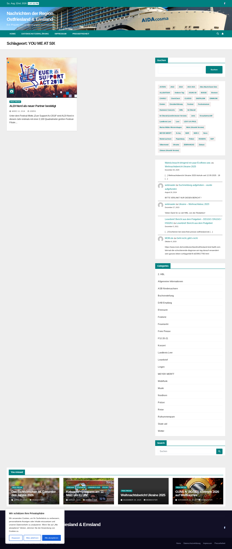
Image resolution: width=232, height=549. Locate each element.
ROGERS (202, 139)
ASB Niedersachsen (168, 288)
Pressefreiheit (81, 34)
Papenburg (180, 139)
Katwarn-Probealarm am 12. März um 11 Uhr (85, 493)
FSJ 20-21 (163, 338)
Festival (190, 104)
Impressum (61, 34)
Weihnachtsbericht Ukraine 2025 (180, 166)
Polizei (191, 139)
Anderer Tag (179, 93)
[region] (34, 526)
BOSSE (204, 93)
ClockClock (175, 98)
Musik (161, 388)
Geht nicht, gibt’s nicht (187, 238)
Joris (193, 116)
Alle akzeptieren (51, 538)
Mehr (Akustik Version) (195, 127)
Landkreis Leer (165, 122)
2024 (181, 87)
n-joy (178, 133)
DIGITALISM (200, 98)
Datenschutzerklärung (35, 34)
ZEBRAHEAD (189, 145)
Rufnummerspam (166, 417)
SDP (212, 139)
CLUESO (188, 98)
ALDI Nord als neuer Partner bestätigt (32, 106)
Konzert (161, 345)
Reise (161, 409)
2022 (172, 87)
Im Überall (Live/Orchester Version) (173, 116)
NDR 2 (196, 133)
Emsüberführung (176, 104)
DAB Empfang (165, 303)
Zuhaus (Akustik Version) (169, 150)
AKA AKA (191, 87)
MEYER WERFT (165, 133)
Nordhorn (162, 395)
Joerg (33, 111)
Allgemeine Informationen (170, 281)
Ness (205, 133)
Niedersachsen (165, 139)
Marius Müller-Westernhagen (171, 127)
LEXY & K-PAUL (190, 122)
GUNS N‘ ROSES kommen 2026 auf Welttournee (197, 493)
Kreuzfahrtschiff (206, 116)
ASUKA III (192, 93)
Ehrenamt (162, 310)
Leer (177, 122)
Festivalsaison (203, 104)
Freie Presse (15, 101)
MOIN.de (169, 238)
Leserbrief (163, 360)
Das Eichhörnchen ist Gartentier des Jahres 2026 (33, 493)
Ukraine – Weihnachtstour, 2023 (194, 204)
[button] (218, 34)
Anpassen (16, 538)
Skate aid (162, 424)
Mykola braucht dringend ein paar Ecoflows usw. (188, 163)
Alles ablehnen (32, 538)
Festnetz (162, 317)
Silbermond (164, 145)
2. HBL (161, 274)
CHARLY (163, 98)
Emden (162, 104)
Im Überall (191, 110)
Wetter (161, 431)
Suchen (161, 60)
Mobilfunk (162, 381)
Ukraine (176, 145)
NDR (187, 133)
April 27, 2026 (21, 500)
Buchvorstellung (166, 296)
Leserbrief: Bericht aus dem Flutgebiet (194, 223)
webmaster (170, 185)
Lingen (161, 367)
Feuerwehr (163, 324)
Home (13, 34)
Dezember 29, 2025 (132, 500)
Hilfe (181, 110)
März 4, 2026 (75, 500)
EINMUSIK (214, 98)
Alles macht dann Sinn (208, 87)
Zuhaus (201, 145)
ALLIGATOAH (165, 93)
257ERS (163, 87)
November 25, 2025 (187, 500)
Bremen (214, 93)
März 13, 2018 (19, 111)
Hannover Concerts (167, 110)
